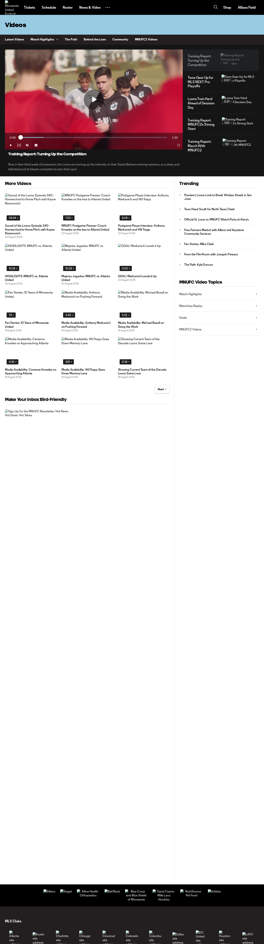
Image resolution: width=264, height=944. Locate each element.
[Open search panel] (215, 8)
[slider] (94, 137)
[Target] (66, 891)
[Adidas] (214, 891)
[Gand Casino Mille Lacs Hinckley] (164, 899)
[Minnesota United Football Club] (12, 7)
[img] (19, 145)
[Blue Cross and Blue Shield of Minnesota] (136, 899)
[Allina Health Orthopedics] (88, 895)
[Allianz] (49, 891)
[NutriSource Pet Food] (191, 895)
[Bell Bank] (112, 891)
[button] (107, 7)
